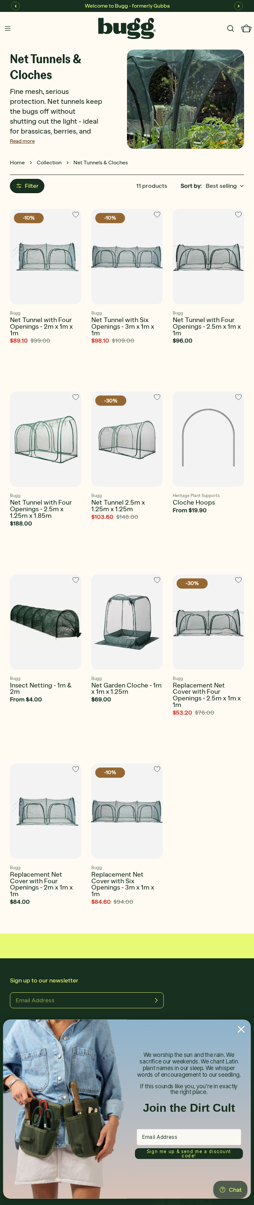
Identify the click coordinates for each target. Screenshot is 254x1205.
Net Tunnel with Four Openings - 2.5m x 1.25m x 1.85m (41, 508)
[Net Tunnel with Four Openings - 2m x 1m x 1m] (45, 256)
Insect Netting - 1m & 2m (41, 688)
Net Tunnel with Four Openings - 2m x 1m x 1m (41, 326)
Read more (22, 141)
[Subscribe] (156, 1000)
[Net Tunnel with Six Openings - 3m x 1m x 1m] (127, 256)
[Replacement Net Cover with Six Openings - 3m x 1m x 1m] (127, 811)
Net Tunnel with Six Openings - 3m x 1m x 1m (122, 326)
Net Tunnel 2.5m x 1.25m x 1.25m (118, 505)
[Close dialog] (241, 1029)
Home (17, 162)
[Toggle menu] (7, 28)
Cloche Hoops (194, 502)
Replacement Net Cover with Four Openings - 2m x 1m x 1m (41, 884)
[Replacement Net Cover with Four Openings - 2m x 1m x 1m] (45, 811)
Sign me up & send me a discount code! (189, 1153)
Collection (49, 162)
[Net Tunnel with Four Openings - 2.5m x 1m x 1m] (208, 256)
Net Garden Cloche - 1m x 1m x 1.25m (126, 688)
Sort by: (191, 185)
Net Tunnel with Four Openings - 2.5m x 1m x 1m (207, 326)
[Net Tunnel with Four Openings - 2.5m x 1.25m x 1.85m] (45, 439)
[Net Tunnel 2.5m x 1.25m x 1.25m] (127, 439)
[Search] (230, 28)
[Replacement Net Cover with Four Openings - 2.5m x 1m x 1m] (208, 622)
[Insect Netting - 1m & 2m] (45, 622)
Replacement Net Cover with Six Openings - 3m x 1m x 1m (122, 884)
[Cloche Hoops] (208, 439)
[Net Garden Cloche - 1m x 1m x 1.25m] (127, 622)
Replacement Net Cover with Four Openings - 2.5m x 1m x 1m (207, 695)
